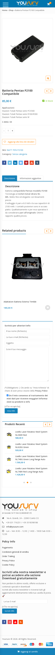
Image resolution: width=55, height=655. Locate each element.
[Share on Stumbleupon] (32, 163)
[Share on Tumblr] (37, 163)
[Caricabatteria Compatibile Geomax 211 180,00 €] (51, 91)
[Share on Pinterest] (26, 163)
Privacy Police (41, 390)
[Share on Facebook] (4, 163)
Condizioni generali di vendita (15, 552)
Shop (11, 10)
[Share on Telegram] (21, 163)
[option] (27, 50)
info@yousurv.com (14, 526)
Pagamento (7, 547)
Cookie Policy (8, 564)
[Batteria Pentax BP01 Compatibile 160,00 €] (47, 91)
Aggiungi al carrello (29, 651)
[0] (48, 4)
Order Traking (8, 556)
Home (4, 10)
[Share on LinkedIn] (15, 163)
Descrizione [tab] (9, 178)
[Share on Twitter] (10, 163)
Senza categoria (19, 154)
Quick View (29, 301)
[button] (50, 80)
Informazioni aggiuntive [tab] (30, 178)
